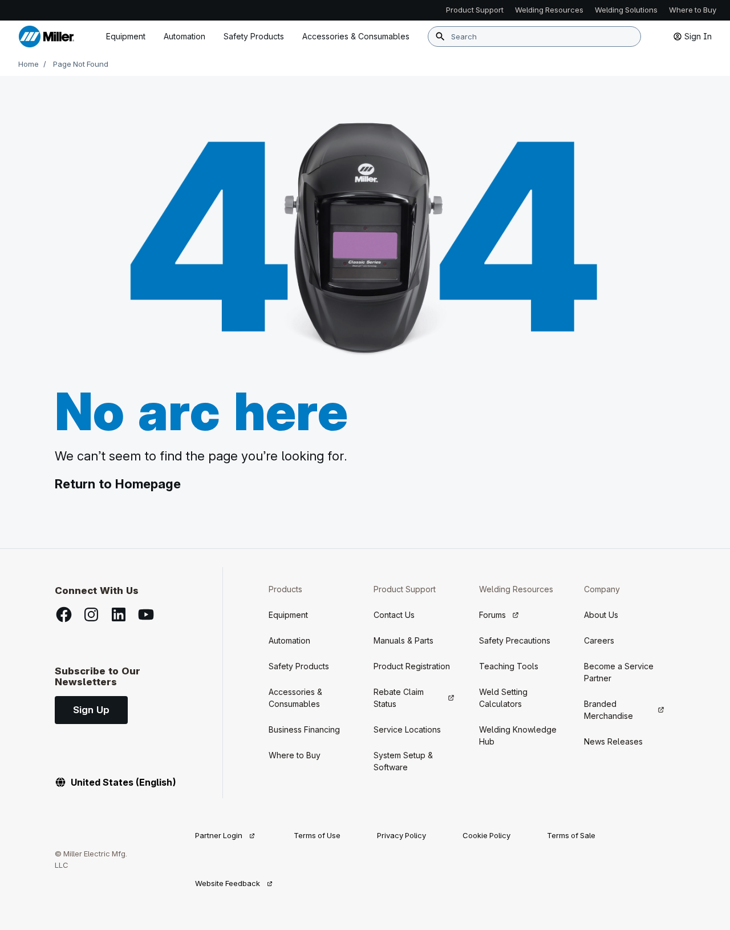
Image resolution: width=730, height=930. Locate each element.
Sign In (698, 36)
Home (28, 63)
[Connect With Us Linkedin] (119, 614)
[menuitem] (356, 36)
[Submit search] (440, 36)
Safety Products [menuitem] (254, 36)
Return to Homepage (118, 483)
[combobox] (534, 36)
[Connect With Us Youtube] (146, 614)
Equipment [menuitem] (125, 36)
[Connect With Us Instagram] (91, 614)
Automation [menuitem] (184, 36)
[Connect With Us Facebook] (64, 614)
